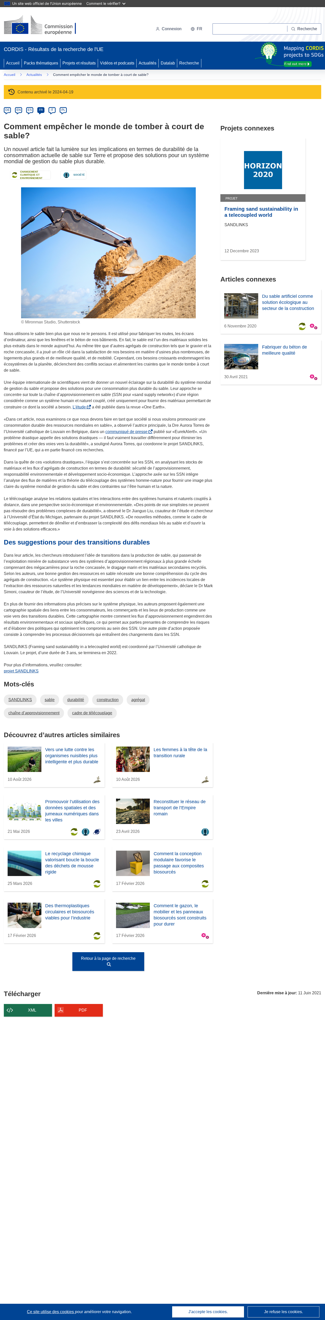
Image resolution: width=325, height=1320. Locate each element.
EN (19, 110)
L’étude (80, 407)
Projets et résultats (79, 63)
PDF (83, 1010)
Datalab (168, 63)
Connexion (172, 29)
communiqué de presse (127, 432)
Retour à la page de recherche (108, 958)
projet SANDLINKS (21, 671)
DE (7, 110)
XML (32, 1010)
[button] (196, 29)
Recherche (189, 63)
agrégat (138, 700)
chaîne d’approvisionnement (33, 713)
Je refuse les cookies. (283, 1312)
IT (52, 110)
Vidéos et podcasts (117, 63)
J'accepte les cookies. (208, 1312)
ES (30, 110)
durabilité (75, 700)
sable (50, 700)
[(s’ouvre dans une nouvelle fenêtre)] (45, 25)
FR (41, 110)
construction (108, 700)
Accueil (13, 63)
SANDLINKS (20, 700)
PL (63, 110)
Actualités (147, 63)
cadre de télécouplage (92, 713)
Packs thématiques (41, 63)
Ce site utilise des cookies (51, 1312)
